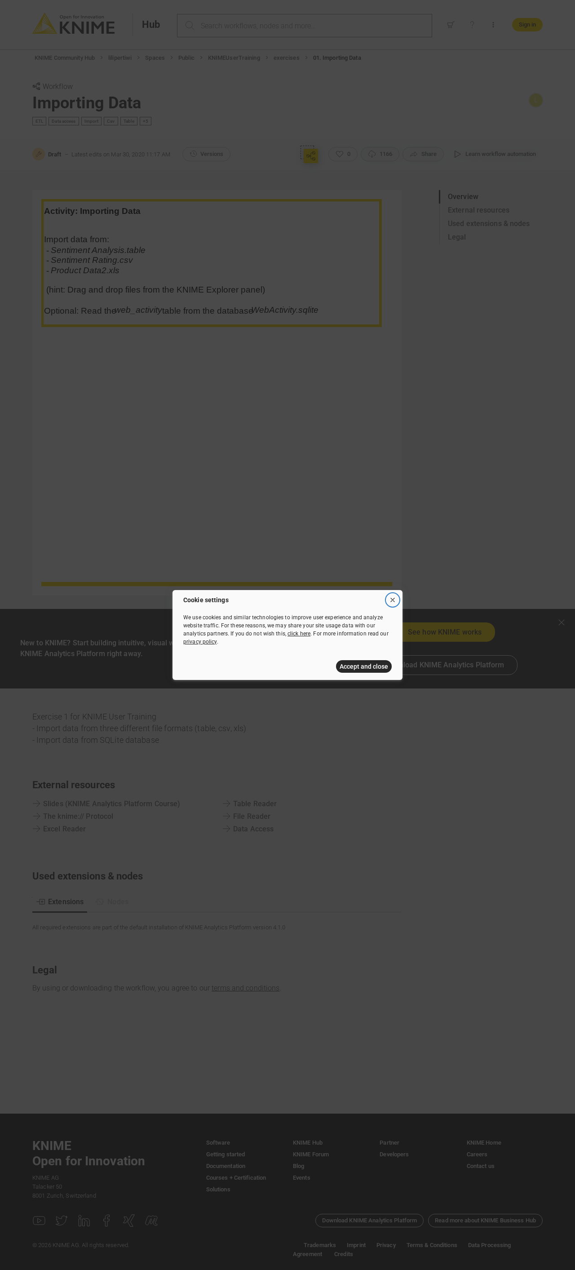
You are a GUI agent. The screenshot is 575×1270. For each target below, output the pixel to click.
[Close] (392, 600)
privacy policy (200, 642)
